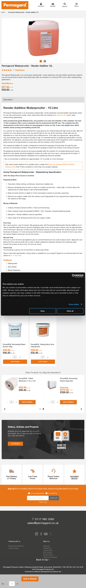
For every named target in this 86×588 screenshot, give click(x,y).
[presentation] (4, 408)
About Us (46, 546)
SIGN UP (53, 498)
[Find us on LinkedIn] (36, 535)
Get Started (15, 444)
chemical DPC (61, 115)
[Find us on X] (51, 535)
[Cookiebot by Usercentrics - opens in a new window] (73, 275)
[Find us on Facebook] (41, 535)
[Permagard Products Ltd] (14, 5)
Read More (7, 83)
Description (8, 100)
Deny (43, 311)
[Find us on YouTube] (46, 535)
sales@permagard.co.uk (43, 523)
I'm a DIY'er (52, 493)
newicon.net (56, 571)
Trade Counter (13, 548)
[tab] (43, 100)
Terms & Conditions (50, 557)
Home (3, 12)
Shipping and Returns (16, 546)
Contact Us (47, 548)
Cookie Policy (48, 550)
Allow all (70, 311)
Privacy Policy (43, 502)
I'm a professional (37, 493)
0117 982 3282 (16, 255)
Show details (74, 304)
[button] (41, 61)
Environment (47, 553)
